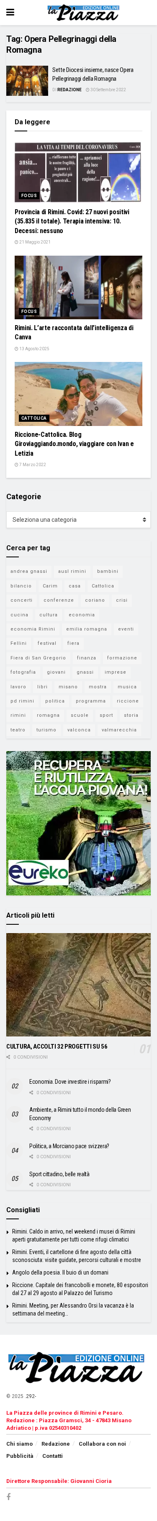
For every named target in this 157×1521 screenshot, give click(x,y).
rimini (18, 715)
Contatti (52, 1456)
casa (75, 586)
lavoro (18, 687)
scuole (80, 715)
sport (106, 715)
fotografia (23, 672)
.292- (30, 1396)
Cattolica (34, 418)
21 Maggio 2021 (34, 242)
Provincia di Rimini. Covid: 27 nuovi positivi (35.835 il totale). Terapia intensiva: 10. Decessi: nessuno (72, 221)
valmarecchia (119, 730)
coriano (95, 600)
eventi (126, 629)
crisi (122, 600)
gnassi (85, 672)
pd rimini (22, 701)
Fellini (18, 643)
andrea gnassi (28, 571)
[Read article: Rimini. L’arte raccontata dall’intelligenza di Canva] (78, 288)
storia (131, 715)
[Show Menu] (10, 12)
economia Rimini (32, 629)
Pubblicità (19, 1456)
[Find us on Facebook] (8, 1497)
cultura (48, 615)
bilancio (21, 586)
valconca (79, 730)
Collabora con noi (102, 1444)
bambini (107, 571)
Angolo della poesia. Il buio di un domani (60, 1272)
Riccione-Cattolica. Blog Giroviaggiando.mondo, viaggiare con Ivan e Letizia (74, 444)
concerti (21, 600)
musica (127, 687)
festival (47, 643)
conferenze (59, 600)
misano (68, 687)
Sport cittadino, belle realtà (59, 1174)
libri (42, 687)
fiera (73, 643)
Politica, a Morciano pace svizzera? (69, 1146)
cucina (19, 615)
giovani (56, 672)
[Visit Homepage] (84, 12)
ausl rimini (72, 571)
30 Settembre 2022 (108, 89)
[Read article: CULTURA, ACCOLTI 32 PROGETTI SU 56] (78, 984)
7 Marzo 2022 (32, 464)
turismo (46, 730)
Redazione (69, 89)
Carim (50, 586)
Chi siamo (19, 1444)
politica (55, 701)
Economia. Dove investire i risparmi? (70, 1081)
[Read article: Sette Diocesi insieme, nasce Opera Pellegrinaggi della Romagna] (27, 81)
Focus (29, 195)
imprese (115, 672)
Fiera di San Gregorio (38, 658)
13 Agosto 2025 (33, 348)
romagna (48, 715)
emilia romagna (86, 629)
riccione (128, 701)
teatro (18, 730)
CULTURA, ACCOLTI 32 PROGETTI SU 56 (57, 1046)
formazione (122, 658)
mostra (98, 687)
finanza (86, 658)
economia (82, 615)
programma (91, 701)
